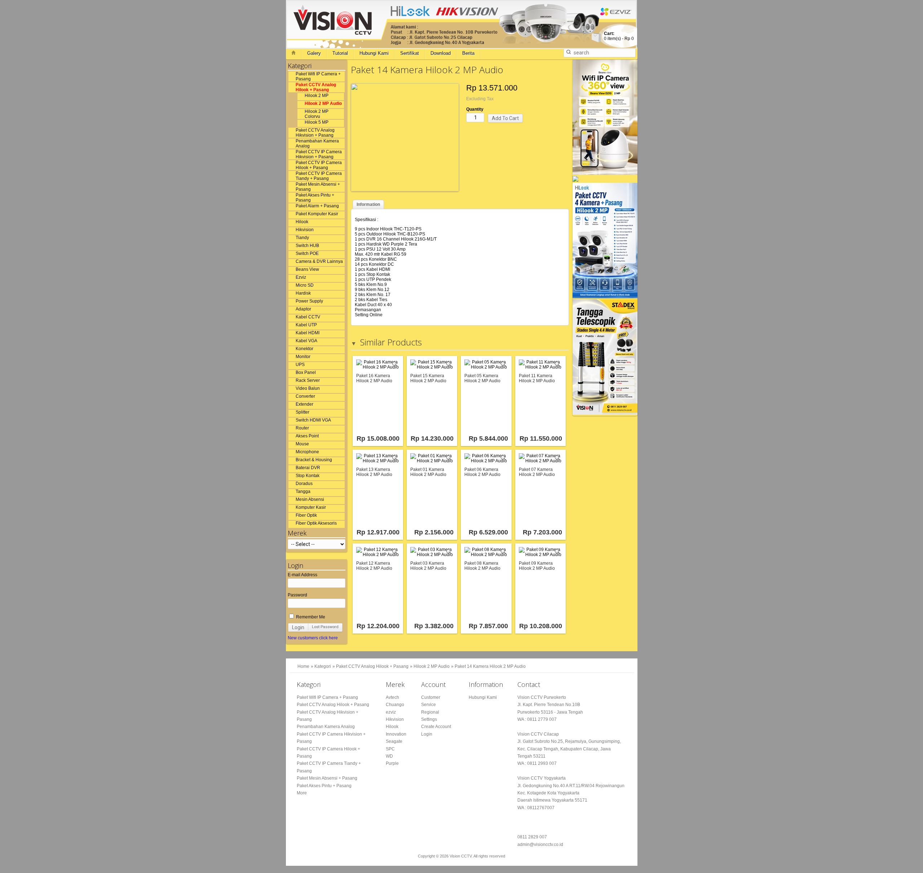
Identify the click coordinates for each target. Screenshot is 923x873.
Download (440, 53)
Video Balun (308, 388)
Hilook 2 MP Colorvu (316, 114)
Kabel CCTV (308, 316)
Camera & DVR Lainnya (319, 261)
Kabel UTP (306, 324)
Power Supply (309, 301)
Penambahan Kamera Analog (317, 143)
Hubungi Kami (374, 53)
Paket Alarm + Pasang (317, 205)
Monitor (303, 356)
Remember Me (310, 617)
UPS (300, 364)
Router (302, 428)
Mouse (302, 443)
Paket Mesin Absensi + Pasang (318, 187)
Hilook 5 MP (316, 122)
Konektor (304, 348)
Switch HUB (307, 245)
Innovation (396, 734)
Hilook (302, 221)
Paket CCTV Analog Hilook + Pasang (316, 87)
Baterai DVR (308, 467)
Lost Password (325, 627)
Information (368, 204)
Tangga (303, 491)
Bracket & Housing (314, 459)
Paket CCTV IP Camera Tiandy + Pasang (319, 176)
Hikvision (305, 229)
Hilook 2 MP (316, 95)
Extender (304, 404)
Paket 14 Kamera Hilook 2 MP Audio (490, 666)
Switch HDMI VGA (313, 420)
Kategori (322, 666)
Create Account (436, 726)
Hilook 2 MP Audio (323, 103)
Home (303, 666)
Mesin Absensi (310, 499)
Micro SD (305, 285)
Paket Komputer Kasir (317, 213)
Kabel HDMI (307, 332)
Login (298, 627)
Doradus (304, 483)
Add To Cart (505, 118)
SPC (390, 748)
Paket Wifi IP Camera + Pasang (318, 76)
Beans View (307, 269)
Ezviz (301, 277)
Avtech (392, 697)
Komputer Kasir (311, 507)
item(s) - (619, 36)
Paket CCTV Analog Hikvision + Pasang (315, 133)
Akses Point (307, 435)
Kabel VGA (306, 340)
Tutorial (340, 53)
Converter (305, 396)
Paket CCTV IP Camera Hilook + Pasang (319, 165)
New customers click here (313, 637)
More (302, 792)
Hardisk (303, 293)
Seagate (394, 741)
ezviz (391, 712)
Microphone (307, 451)
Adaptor (303, 309)
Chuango (395, 704)
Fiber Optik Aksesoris (316, 523)
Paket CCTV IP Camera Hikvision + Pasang (319, 154)
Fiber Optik (306, 515)
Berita (468, 53)
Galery (314, 53)
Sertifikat (409, 53)
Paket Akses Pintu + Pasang (315, 198)
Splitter (302, 412)
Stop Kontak (307, 475)
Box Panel (306, 372)
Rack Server (308, 380)
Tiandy (302, 237)
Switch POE (307, 253)
